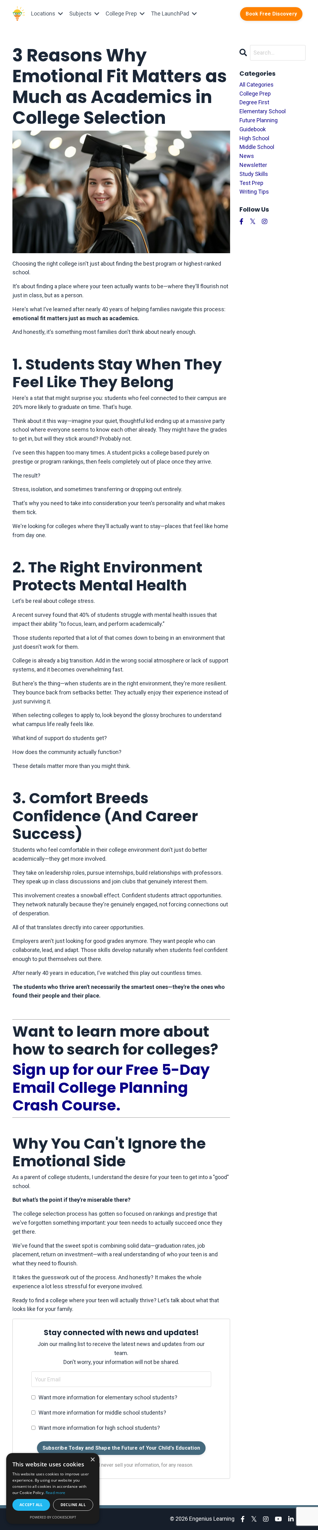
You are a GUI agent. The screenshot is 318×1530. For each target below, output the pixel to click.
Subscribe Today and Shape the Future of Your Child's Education (121, 1448)
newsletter (253, 165)
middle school (256, 147)
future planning (258, 120)
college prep (255, 93)
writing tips (254, 191)
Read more (56, 1492)
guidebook (252, 129)
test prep (251, 183)
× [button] (92, 1459)
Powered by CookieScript (53, 1517)
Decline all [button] (73, 1504)
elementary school (262, 111)
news (246, 156)
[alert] (52, 1488)
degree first (254, 102)
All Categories (256, 84)
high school (254, 138)
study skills (253, 174)
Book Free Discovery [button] (271, 14)
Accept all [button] (31, 1504)
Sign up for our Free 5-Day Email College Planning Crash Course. (111, 1087)
